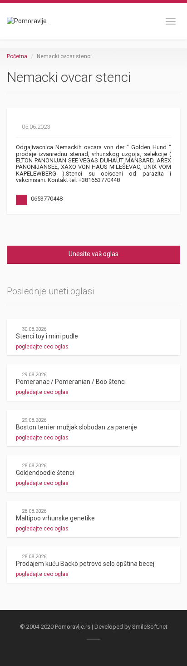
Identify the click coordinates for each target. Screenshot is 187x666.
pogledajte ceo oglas (43, 346)
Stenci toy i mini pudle (47, 336)
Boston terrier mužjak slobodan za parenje (76, 427)
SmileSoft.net (149, 626)
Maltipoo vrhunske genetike (55, 518)
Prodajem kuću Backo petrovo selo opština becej (85, 563)
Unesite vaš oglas (93, 253)
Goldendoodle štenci (45, 472)
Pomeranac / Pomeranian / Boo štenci (71, 381)
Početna (17, 56)
